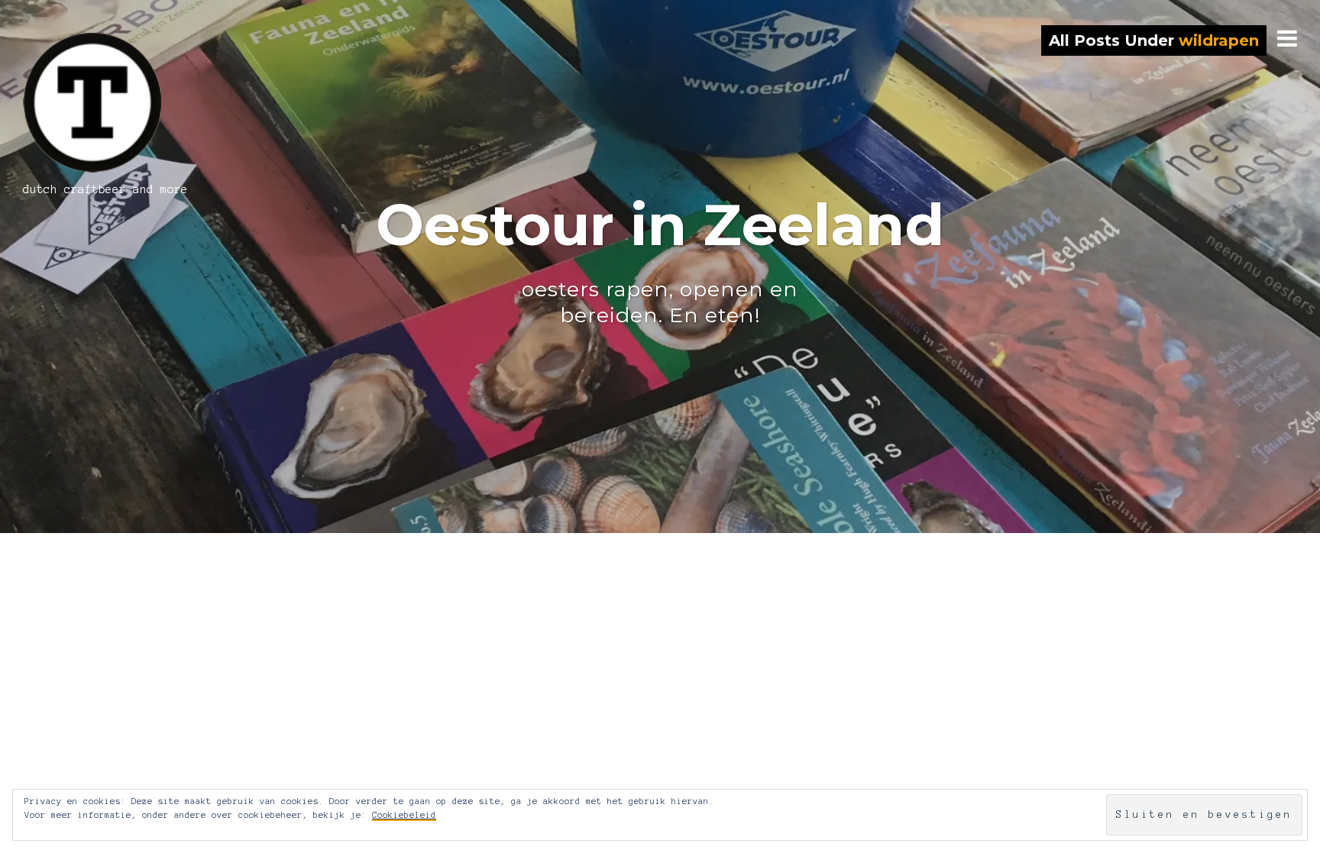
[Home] (116, 103)
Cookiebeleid (404, 814)
